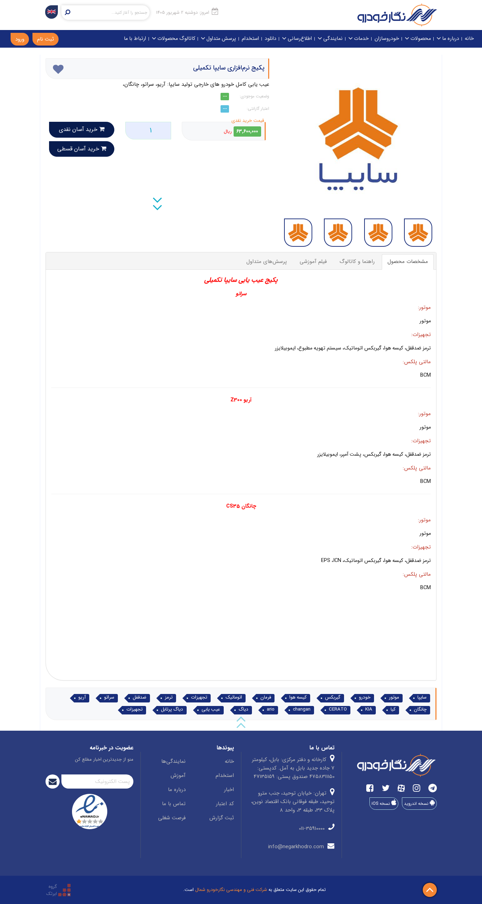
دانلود (270, 39)
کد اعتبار (225, 804)
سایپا (422, 697)
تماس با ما (174, 804)
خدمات (361, 39)
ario (271, 709)
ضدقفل (139, 697)
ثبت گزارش (221, 818)
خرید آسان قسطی (79, 148)
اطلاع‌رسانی (299, 39)
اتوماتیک (233, 697)
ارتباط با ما (135, 39)
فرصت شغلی (172, 818)
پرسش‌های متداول (266, 261)
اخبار (229, 789)
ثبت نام (45, 39)
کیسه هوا (298, 697)
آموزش (178, 775)
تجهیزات (199, 697)
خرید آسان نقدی (79, 129)
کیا (393, 709)
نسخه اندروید (417, 803)
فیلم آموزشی (313, 261)
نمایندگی (332, 39)
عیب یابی (210, 709)
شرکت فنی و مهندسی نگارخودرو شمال (231, 889)
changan (302, 709)
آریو (82, 697)
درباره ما (450, 39)
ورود (19, 39)
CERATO (338, 709)
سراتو (109, 697)
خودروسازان (386, 39)
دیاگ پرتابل (172, 709)
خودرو (364, 697)
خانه (469, 39)
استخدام (250, 39)
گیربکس (333, 697)
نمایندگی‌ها (173, 761)
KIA (368, 709)
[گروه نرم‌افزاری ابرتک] (58, 889)
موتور (394, 697)
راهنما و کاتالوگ (357, 261)
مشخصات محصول (407, 261)
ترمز (169, 697)
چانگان (420, 709)
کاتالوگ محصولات (175, 39)
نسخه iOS (381, 803)
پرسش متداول (220, 39)
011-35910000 (312, 828)
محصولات (420, 39)
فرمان (265, 697)
